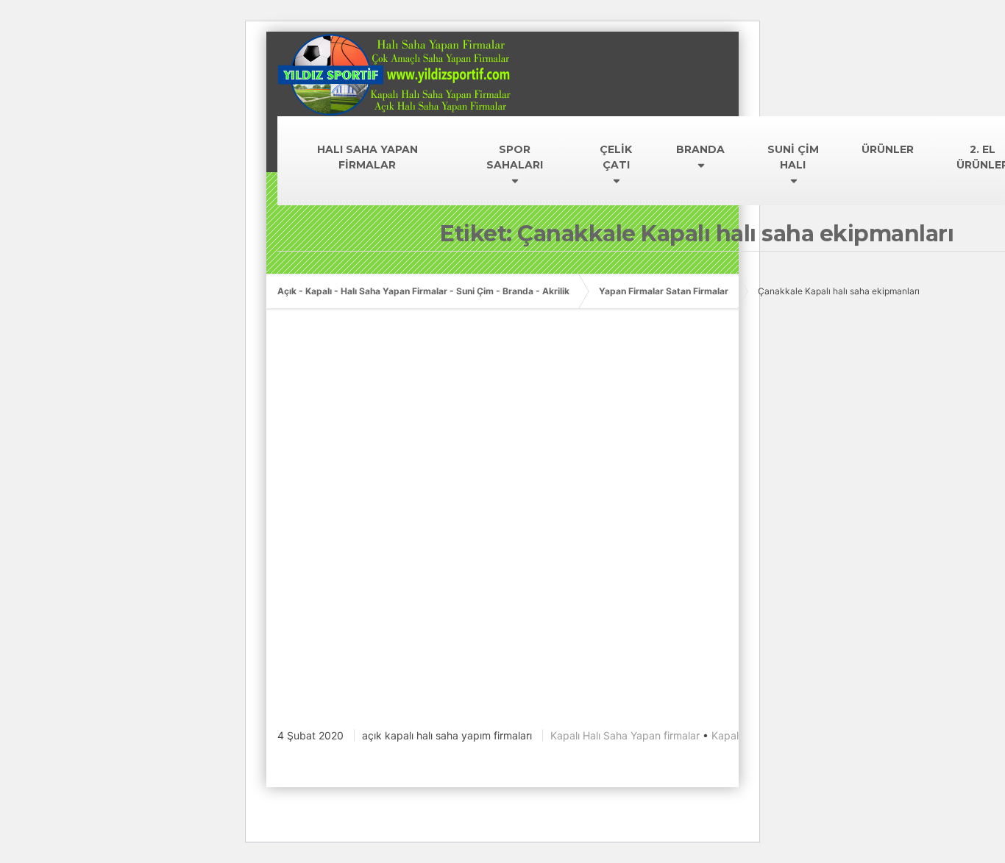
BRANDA (700, 149)
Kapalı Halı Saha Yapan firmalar (625, 735)
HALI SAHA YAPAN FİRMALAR (367, 157)
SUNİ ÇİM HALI (793, 157)
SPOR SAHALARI (514, 157)
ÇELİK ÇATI (616, 157)
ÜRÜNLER (888, 149)
